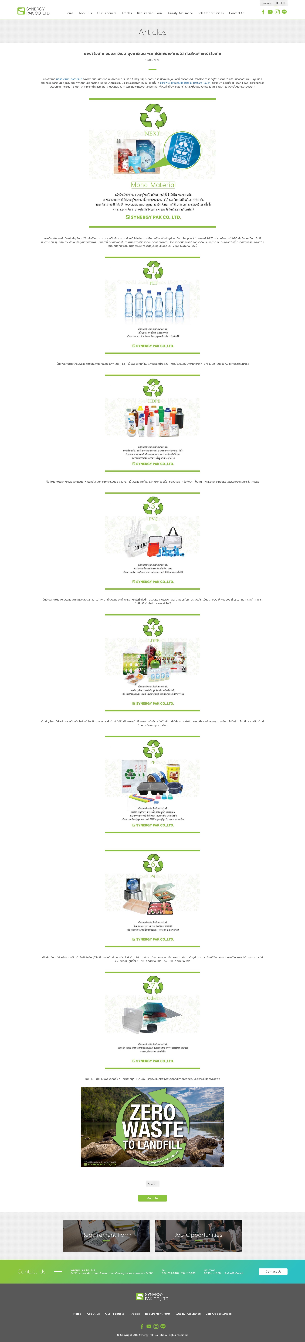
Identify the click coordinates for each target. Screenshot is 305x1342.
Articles (127, 13)
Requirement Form (150, 13)
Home (69, 13)
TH (276, 3)
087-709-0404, (171, 1273)
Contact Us (236, 13)
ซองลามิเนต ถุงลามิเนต (69, 79)
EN (283, 3)
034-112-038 (188, 1273)
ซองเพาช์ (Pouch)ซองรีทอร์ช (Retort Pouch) (185, 83)
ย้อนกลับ (152, 1198)
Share (151, 1184)
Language (266, 3)
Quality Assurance (180, 13)
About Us (85, 13)
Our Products (106, 13)
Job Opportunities (211, 13)
